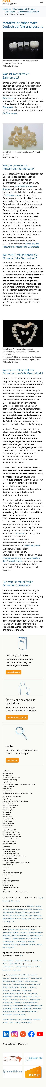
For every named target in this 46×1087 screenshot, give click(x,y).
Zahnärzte (6, 771)
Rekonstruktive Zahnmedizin (12, 837)
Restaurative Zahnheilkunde (12, 839)
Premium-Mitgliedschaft (11, 881)
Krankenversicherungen (11, 853)
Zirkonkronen (13, 195)
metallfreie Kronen (23, 186)
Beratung (6, 847)
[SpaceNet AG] (10, 2)
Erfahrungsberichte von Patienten (14, 856)
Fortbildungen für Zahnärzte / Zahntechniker (18, 793)
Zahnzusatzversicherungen (11, 849)
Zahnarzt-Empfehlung (10, 780)
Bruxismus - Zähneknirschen (12, 832)
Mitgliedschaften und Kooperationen (15, 892)
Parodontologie (8, 821)
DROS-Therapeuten (9, 808)
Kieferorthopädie (8, 810)
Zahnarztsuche (7, 775)
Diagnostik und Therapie (12, 796)
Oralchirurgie (7, 817)
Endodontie (6, 828)
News (4, 870)
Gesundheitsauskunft (10, 858)
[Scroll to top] (40, 1081)
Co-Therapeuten (8, 791)
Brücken (7, 189)
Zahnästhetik (7, 812)
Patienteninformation (10, 851)
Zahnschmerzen (8, 825)
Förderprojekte (8, 885)
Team (4, 889)
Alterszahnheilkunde (9, 841)
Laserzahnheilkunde (9, 843)
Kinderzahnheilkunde (10, 819)
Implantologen (8, 782)
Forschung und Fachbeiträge (12, 873)
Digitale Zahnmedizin (10, 830)
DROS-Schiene (8, 803)
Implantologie (7, 799)
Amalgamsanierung (12, 557)
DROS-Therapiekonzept (11, 805)
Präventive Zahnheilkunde (11, 834)
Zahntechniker (7, 789)
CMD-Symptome (32, 545)
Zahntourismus (8, 865)
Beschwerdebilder (9, 823)
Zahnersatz (8, 98)
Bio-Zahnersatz (10, 113)
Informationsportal (9, 860)
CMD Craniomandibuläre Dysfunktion (15, 801)
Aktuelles (6, 868)
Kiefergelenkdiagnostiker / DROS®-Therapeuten (19, 784)
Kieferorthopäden (9, 786)
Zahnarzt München (9, 773)
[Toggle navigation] (41, 2)
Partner (5, 883)
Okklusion (20, 533)
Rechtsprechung (8, 875)
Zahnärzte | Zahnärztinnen (11, 777)
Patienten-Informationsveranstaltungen (16, 862)
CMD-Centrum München (11, 887)
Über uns (6, 878)
